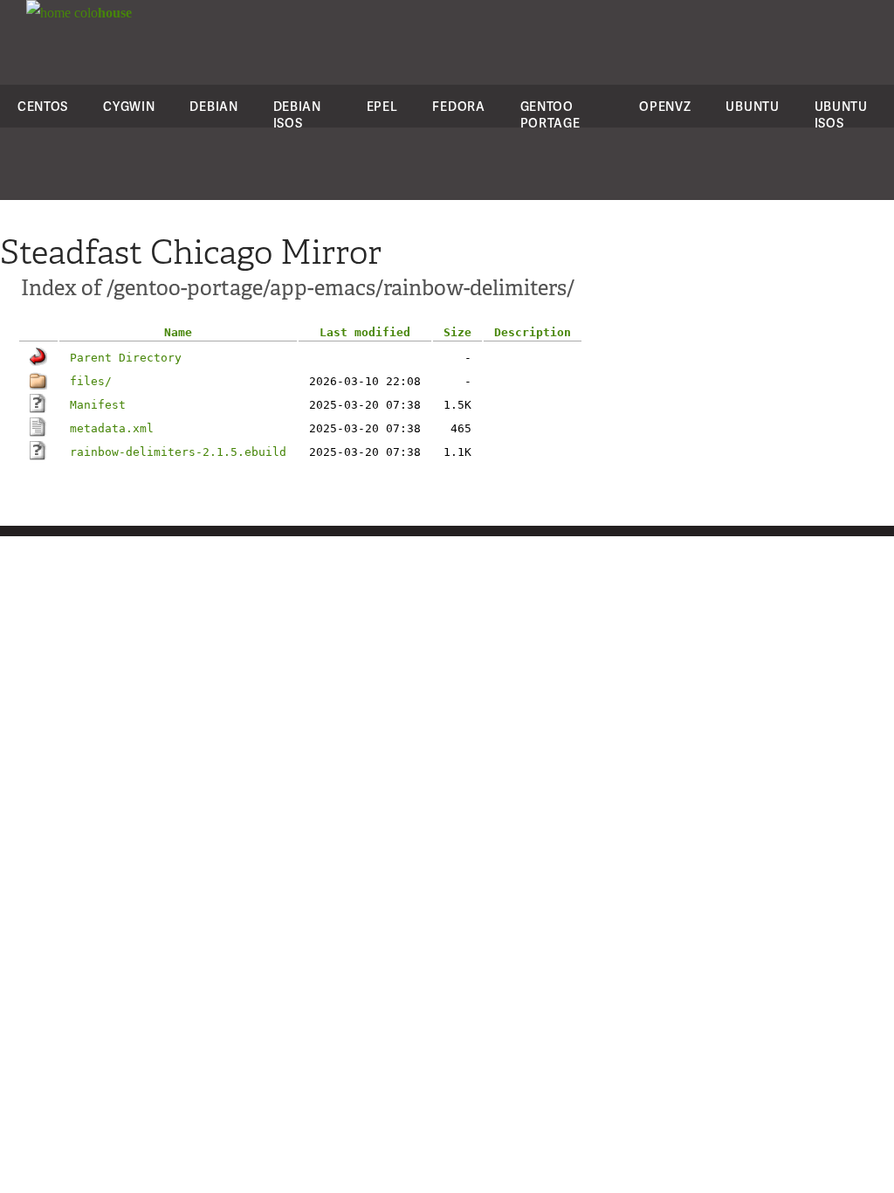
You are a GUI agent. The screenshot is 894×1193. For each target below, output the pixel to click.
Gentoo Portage (550, 114)
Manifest (98, 404)
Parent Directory (126, 357)
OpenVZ (665, 106)
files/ (91, 381)
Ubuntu (752, 106)
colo (101, 12)
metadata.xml (112, 428)
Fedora (458, 106)
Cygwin (129, 106)
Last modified (365, 332)
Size (457, 332)
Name (178, 332)
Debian (213, 106)
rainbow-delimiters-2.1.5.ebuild (178, 452)
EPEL (382, 106)
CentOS (42, 106)
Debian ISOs (297, 114)
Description (532, 332)
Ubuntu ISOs (841, 114)
